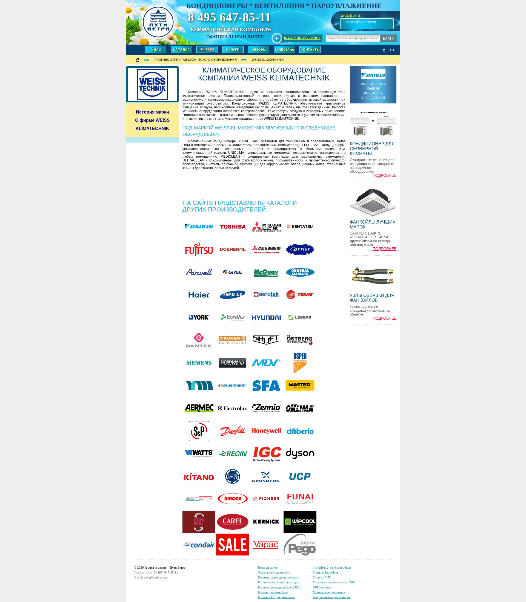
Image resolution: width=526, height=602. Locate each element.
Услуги (233, 49)
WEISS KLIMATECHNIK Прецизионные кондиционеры (158, 22)
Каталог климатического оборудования (181, 49)
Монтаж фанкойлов (325, 572)
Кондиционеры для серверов (331, 597)
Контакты (310, 49)
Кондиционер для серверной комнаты (372, 148)
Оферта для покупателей (274, 572)
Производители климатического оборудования (207, 49)
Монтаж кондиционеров (329, 592)
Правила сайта (267, 567)
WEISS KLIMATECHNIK (268, 59)
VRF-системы (322, 587)
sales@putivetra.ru (156, 577)
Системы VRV (322, 577)
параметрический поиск (296, 38)
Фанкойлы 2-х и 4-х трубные (332, 567)
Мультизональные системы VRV (334, 582)
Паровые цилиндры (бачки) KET (279, 587)
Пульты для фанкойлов (273, 592)
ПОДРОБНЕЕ (384, 175)
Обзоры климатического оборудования (258, 49)
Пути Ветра (155, 49)
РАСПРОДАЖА (284, 49)
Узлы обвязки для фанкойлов (372, 298)
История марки (152, 112)
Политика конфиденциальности (278, 577)
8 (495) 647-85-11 (166, 572)
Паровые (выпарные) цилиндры (278, 582)
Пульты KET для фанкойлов (276, 597)
